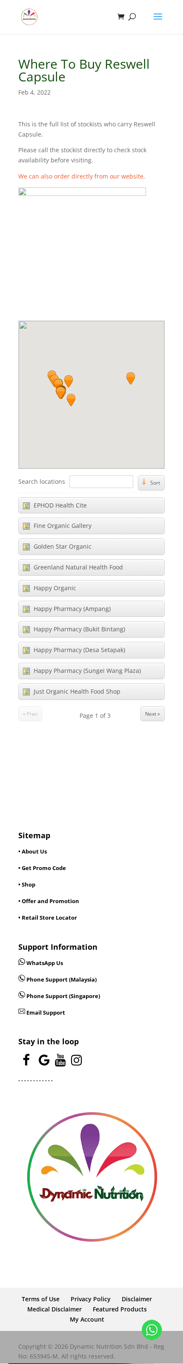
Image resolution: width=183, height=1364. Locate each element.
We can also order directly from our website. (81, 176)
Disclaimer (137, 1299)
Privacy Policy (91, 1299)
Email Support (45, 1012)
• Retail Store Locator (47, 917)
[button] (71, 400)
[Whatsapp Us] (22, 963)
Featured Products (120, 1309)
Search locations (41, 481)
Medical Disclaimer (54, 1309)
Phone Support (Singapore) (62, 996)
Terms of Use (41, 1299)
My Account (87, 1319)
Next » (152, 713)
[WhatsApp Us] (152, 1331)
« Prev (30, 713)
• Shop (26, 884)
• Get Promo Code (42, 868)
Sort (155, 482)
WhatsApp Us (44, 963)
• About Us (32, 851)
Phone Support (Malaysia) (61, 979)
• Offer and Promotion (48, 901)
